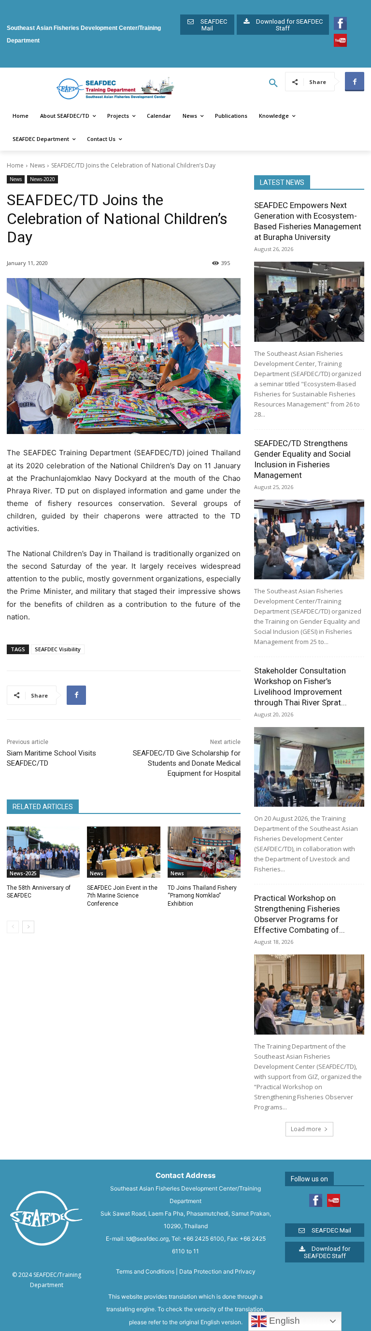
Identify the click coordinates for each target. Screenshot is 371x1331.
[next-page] (28, 927)
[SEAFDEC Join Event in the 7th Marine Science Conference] (123, 852)
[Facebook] (354, 81)
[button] (273, 83)
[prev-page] (13, 927)
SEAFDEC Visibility (58, 649)
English (283, 1321)
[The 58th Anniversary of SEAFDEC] (43, 852)
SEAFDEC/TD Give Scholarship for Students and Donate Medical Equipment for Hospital (187, 763)
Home (15, 165)
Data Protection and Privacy (217, 1271)
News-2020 (42, 179)
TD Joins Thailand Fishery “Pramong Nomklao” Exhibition (202, 896)
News (37, 165)
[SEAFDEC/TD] (115, 89)
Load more (306, 1129)
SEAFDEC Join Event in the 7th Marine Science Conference (122, 896)
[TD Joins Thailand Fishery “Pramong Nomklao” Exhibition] (204, 852)
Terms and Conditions (145, 1271)
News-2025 (23, 873)
